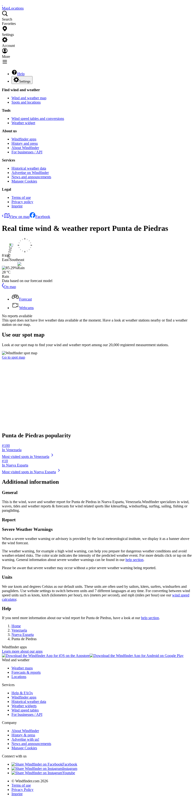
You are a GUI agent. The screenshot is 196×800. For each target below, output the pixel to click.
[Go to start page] (2, 4)
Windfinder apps (23, 139)
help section (134, 560)
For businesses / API (26, 152)
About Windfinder (25, 148)
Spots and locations (26, 102)
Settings (25, 81)
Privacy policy (22, 202)
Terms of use (21, 197)
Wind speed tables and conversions (37, 119)
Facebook (42, 217)
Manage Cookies (24, 181)
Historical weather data (28, 168)
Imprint (16, 206)
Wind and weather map (28, 98)
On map (10, 287)
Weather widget (23, 123)
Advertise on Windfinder (30, 173)
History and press (24, 143)
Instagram (69, 769)
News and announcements (31, 177)
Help (21, 74)
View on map (19, 217)
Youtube (68, 773)
